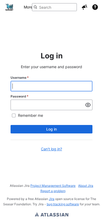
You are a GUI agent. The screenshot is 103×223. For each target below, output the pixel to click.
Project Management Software (53, 186)
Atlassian (51, 215)
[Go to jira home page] (9, 7)
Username (20, 78)
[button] (84, 7)
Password (20, 96)
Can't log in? (51, 149)
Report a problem (52, 191)
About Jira (85, 186)
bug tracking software (63, 204)
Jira (51, 199)
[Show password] (88, 105)
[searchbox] (54, 7)
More (28, 7)
